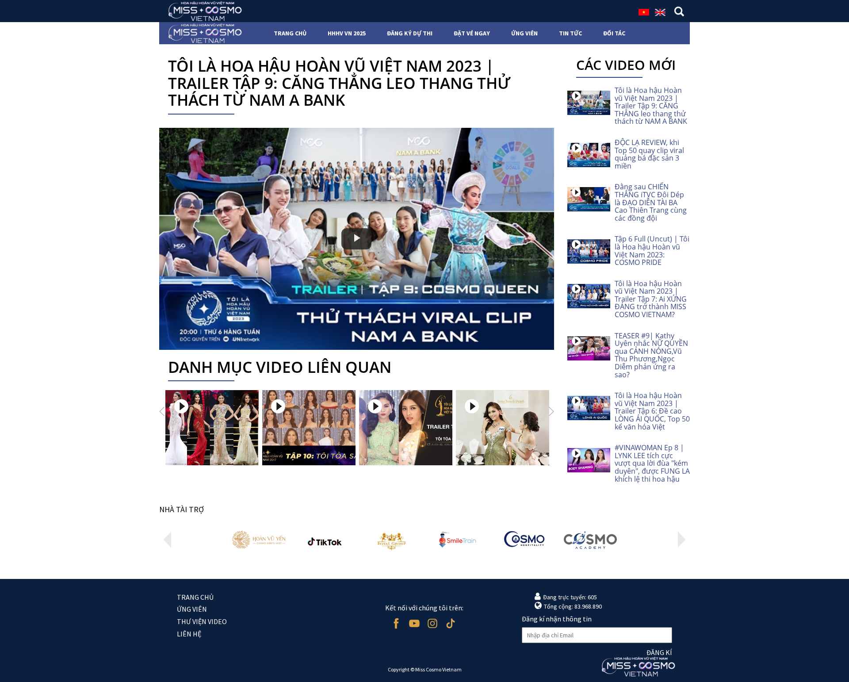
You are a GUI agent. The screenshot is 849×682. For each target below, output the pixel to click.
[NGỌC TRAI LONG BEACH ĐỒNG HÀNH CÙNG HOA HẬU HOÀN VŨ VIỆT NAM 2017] (502, 427)
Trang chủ (195, 597)
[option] (212, 427)
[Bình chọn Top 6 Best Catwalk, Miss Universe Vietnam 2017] (212, 427)
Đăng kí (659, 652)
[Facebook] (396, 623)
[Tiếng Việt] (644, 11)
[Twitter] (450, 623)
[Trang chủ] (202, 11)
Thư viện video (202, 621)
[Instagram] (432, 623)
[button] (161, 411)
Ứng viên (192, 609)
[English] (660, 11)
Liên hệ (189, 633)
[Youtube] (414, 623)
